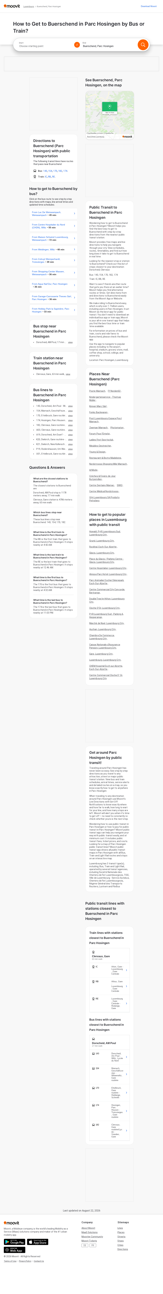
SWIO (119, 485)
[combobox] (45, 46)
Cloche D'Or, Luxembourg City (104, 608)
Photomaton (117, 427)
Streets (121, 1236)
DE (85, 1245)
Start (21, 43)
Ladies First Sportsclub (101, 439)
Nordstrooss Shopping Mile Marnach (108, 464)
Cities (120, 1245)
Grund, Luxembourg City (101, 540)
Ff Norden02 (114, 391)
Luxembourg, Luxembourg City (105, 660)
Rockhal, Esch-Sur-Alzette (103, 547)
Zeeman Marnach (98, 427)
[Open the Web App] (14, 1250)
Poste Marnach (97, 391)
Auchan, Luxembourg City (102, 629)
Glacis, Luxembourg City (101, 553)
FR (93, 1245)
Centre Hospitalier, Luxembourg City (107, 568)
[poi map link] (109, 115)
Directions (122, 1249)
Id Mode (93, 470)
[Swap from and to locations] (77, 45)
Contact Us (39, 1261)
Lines (120, 1228)
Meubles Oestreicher (100, 446)
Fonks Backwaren (98, 412)
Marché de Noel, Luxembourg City (106, 623)
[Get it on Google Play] (14, 1242)
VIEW (70, 342)
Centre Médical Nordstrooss (104, 491)
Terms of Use (10, 1261)
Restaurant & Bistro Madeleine (105, 458)
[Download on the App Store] (37, 1242)
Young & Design (97, 452)
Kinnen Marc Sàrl (98, 406)
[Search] (143, 44)
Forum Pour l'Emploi (99, 433)
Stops (120, 1241)
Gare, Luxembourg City (101, 654)
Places (120, 1232)
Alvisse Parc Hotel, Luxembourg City (108, 574)
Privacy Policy (25, 1261)
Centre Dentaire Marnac (101, 485)
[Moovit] (12, 6)
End (84, 43)
